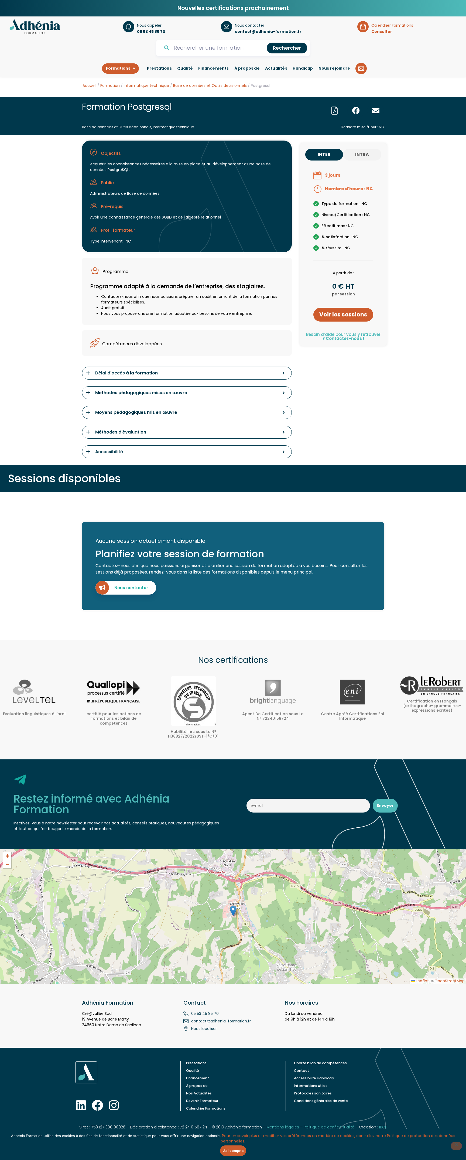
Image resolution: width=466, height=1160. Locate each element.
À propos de (197, 1085)
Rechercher (287, 48)
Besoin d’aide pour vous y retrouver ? (343, 336)
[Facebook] (97, 1105)
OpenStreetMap (449, 981)
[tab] (324, 155)
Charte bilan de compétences (320, 1063)
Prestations (196, 1063)
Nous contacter (131, 588)
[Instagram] (113, 1105)
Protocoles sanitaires (313, 1093)
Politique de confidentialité (329, 1127)
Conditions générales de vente (321, 1101)
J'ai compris (233, 1150)
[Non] (456, 1146)
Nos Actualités (199, 1093)
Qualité (192, 1070)
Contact (301, 1070)
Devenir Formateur (202, 1101)
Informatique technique (146, 85)
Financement (197, 1078)
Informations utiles (310, 1085)
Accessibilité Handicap (314, 1078)
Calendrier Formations (205, 1108)
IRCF (383, 1127)
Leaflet (422, 981)
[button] (334, 111)
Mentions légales (282, 1127)
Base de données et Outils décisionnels (210, 85)
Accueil (89, 85)
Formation (110, 85)
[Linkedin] (81, 1105)
